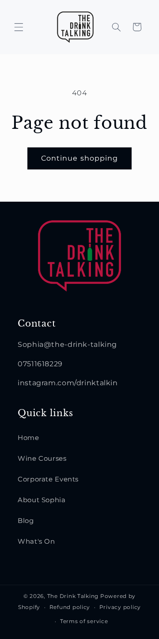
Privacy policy (120, 607)
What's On (36, 541)
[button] (18, 27)
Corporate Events (48, 479)
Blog (26, 521)
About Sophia (42, 500)
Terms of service (84, 621)
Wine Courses (42, 458)
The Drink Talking (73, 596)
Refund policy (70, 607)
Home (28, 438)
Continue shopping (79, 158)
